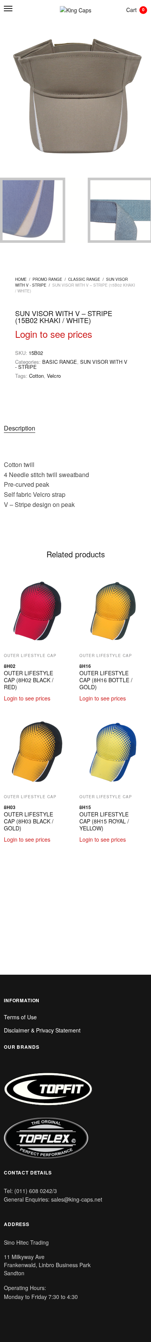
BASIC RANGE (59, 361)
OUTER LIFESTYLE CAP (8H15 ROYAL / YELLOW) (104, 821)
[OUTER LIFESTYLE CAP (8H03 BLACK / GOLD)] (38, 753)
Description (19, 428)
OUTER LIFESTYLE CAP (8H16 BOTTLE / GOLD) (105, 680)
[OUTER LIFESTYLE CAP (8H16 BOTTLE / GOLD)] (113, 611)
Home (21, 279)
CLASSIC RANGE (84, 279)
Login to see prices (53, 334)
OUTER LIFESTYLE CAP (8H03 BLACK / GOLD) (28, 821)
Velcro (54, 375)
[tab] (50, 428)
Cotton (36, 375)
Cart (135, 10)
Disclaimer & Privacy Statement (42, 1030)
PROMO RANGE (47, 279)
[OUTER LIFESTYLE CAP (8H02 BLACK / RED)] (38, 611)
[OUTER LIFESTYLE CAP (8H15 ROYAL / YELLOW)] (113, 753)
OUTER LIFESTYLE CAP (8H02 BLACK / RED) (28, 680)
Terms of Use (20, 1017)
